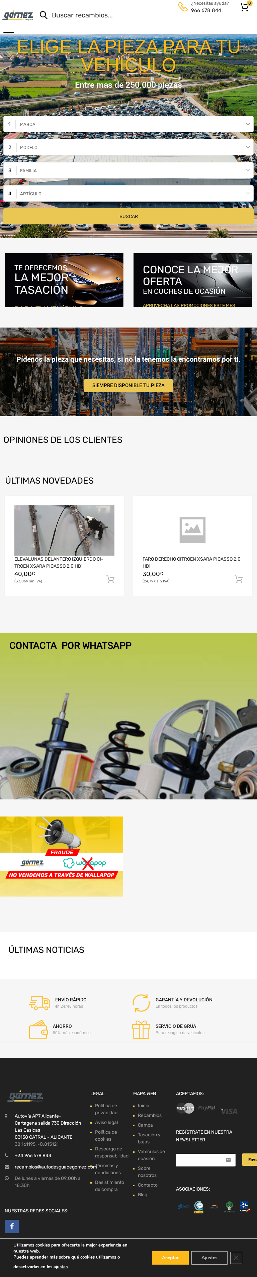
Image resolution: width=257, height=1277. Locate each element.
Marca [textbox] (27, 124)
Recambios (150, 1115)
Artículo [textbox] (30, 193)
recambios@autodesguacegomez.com (56, 1167)
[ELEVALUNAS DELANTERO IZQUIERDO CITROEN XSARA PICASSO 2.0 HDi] (64, 530)
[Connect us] (12, 1226)
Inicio (143, 1106)
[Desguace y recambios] (18, 15)
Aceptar (170, 1258)
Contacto (148, 1185)
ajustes (61, 1267)
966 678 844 (206, 10)
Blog (142, 1195)
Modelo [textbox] (28, 147)
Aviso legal (106, 1122)
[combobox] (128, 124)
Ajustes (209, 1258)
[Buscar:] (137, 16)
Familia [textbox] (28, 170)
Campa (145, 1125)
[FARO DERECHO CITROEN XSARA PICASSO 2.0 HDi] (193, 530)
